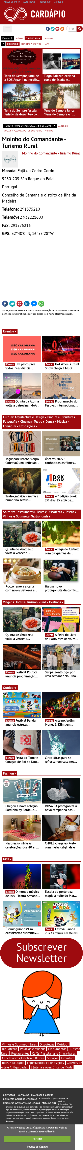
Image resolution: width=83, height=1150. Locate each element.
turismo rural (33, 38)
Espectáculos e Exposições (45, 1063)
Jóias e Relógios (13, 1063)
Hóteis (19, 602)
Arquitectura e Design (29, 417)
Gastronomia (39, 516)
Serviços (52, 1058)
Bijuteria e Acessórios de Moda (52, 1067)
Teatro (38, 421)
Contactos (9, 1095)
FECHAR (37, 1139)
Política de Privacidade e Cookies (35, 1095)
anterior (63, 125)
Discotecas (47, 1044)
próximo (49, 130)
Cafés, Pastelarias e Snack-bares (54, 1053)
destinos (48, 38)
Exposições (27, 426)
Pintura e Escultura (60, 417)
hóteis (19, 38)
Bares (33, 1044)
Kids (6, 859)
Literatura (9, 426)
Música (62, 421)
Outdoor (9, 688)
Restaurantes (25, 512)
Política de (37, 1146)
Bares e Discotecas (49, 512)
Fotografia (10, 421)
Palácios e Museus (32, 1049)
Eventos (8, 331)
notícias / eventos (31, 44)
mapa (46, 44)
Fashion (8, 773)
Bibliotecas (9, 1049)
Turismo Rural (36, 602)
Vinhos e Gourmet (15, 516)
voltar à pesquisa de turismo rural (23, 130)
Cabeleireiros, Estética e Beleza (23, 1058)
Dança (50, 421)
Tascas (69, 512)
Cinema (25, 421)
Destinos (55, 602)
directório (13, 44)
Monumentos (57, 1049)
